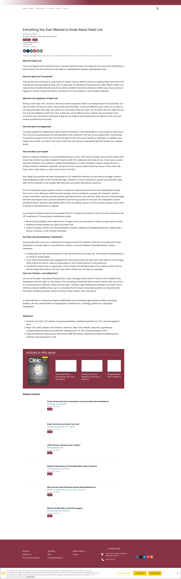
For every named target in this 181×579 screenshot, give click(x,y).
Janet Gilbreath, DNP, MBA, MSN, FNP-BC (41, 36)
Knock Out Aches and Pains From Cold (63, 424)
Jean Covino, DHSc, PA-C (77, 490)
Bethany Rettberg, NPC (55, 448)
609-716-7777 (110, 559)
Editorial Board (79, 551)
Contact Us (26, 554)
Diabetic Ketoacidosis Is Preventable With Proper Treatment (72, 466)
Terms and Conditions (31, 558)
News (25, 8)
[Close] (177, 573)
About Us (26, 551)
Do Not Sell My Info (55, 558)
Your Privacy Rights (123, 573)
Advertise (51, 551)
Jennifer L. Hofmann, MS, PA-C (57, 490)
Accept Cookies (155, 573)
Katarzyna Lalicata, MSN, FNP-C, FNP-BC (61, 427)
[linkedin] (31, 51)
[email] (38, 51)
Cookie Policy (30, 577)
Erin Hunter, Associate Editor (57, 404)
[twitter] (28, 51)
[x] (140, 556)
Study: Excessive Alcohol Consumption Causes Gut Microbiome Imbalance (78, 401)
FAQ (49, 554)
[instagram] (148, 556)
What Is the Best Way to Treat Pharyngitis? (65, 508)
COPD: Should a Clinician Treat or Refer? (63, 445)
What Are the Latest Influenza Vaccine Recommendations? (71, 487)
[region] (90, 573)
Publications (40, 8)
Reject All (140, 573)
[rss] (151, 556)
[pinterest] (34, 51)
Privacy (75, 554)
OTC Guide (50, 8)
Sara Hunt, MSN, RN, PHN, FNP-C (58, 469)
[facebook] (24, 51)
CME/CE (58, 8)
